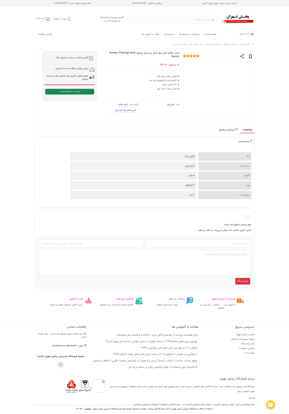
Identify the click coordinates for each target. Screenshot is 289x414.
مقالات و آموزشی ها (151, 34)
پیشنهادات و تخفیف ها (189, 34)
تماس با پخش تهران (245, 334)
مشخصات (247, 129)
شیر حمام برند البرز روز (125, 110)
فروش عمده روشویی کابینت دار (196, 404)
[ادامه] (252, 398)
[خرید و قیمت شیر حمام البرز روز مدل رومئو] (238, 23)
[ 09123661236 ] (61, 3)
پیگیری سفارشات (45, 34)
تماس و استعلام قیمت (69, 91)
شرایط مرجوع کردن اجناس (243, 339)
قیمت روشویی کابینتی (223, 404)
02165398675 (58, 345)
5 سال (192, 175)
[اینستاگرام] (60, 364)
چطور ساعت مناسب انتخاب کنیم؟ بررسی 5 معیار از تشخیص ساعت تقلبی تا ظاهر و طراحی (145, 360)
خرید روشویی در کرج (245, 404)
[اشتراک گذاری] (242, 57)
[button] (61, 19)
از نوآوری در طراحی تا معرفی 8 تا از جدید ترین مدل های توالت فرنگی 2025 (155, 354)
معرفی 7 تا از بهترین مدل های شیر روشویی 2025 (169, 348)
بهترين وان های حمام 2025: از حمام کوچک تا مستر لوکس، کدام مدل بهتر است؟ (151, 341)
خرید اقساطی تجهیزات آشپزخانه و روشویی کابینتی (157, 404)
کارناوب (87, 408)
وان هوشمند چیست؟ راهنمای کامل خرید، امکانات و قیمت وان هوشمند (156, 335)
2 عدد (192, 194)
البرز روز (170, 104)
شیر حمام (123, 104)
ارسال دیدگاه (242, 281)
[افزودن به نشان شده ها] (250, 57)
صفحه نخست (210, 34)
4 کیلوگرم (190, 185)
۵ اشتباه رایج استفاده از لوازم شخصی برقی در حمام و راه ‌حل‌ (162, 367)
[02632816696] (139, 3)
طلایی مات (190, 156)
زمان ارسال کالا (248, 343)
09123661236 (72, 345)
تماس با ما (250, 352)
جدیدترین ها (169, 34)
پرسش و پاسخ (227, 129)
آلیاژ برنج (190, 165)
